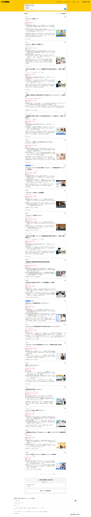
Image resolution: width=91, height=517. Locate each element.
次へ (54, 474)
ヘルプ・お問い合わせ (17, 511)
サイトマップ (24, 511)
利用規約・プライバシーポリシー (32, 511)
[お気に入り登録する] (65, 16)
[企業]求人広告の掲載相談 (43, 511)
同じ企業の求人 (27, 38)
